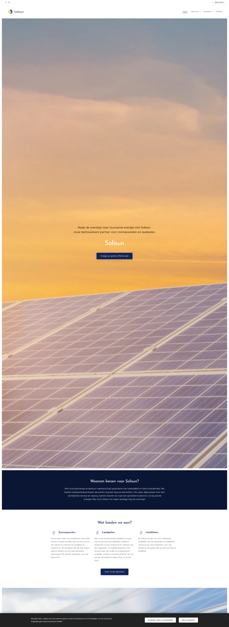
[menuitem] (185, 12)
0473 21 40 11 (219, 2)
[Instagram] (5, 2)
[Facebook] (9, 2)
